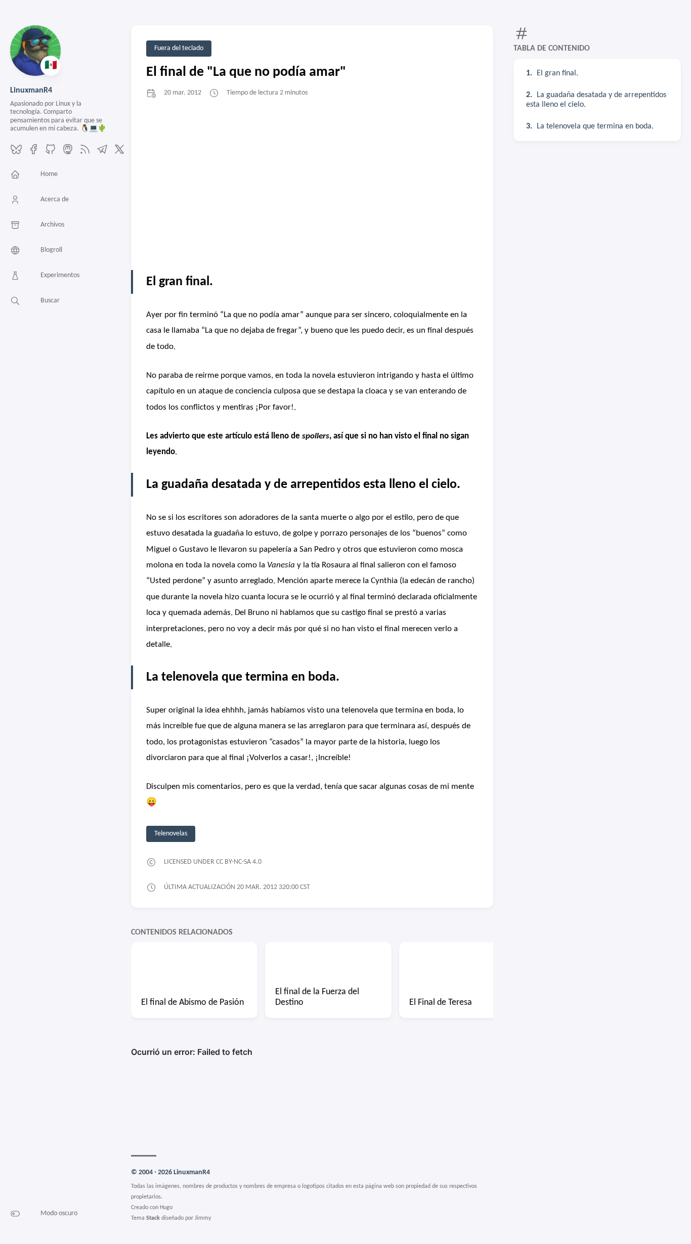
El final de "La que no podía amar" (246, 72)
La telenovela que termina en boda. (595, 126)
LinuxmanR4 (31, 90)
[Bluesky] (16, 153)
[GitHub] (51, 153)
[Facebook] (33, 153)
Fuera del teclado (178, 48)
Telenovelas (170, 833)
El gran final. (557, 73)
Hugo (166, 1208)
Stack (153, 1218)
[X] (119, 153)
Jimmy (203, 1218)
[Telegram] (102, 153)
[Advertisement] (312, 184)
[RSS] (85, 153)
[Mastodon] (68, 153)
